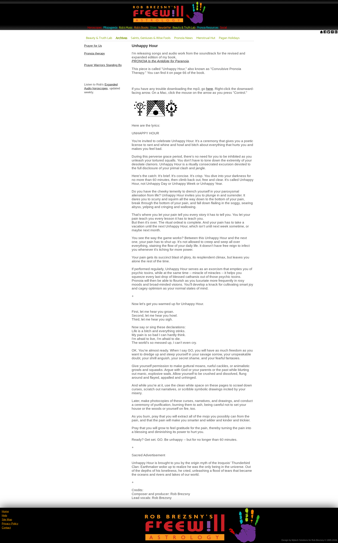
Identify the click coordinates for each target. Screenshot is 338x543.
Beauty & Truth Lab (184, 27)
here (209, 89)
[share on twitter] (328, 32)
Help (4, 515)
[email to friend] (321, 32)
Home (5, 511)
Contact (6, 527)
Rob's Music (126, 27)
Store (153, 27)
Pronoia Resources (207, 27)
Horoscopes (94, 27)
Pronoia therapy (94, 53)
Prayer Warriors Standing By (103, 65)
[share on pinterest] (332, 32)
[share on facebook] (325, 32)
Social (223, 27)
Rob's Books (141, 27)
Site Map (7, 519)
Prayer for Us (93, 45)
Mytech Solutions (300, 540)
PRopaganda (110, 27)
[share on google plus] (336, 32)
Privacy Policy (10, 523)
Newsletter (164, 27)
